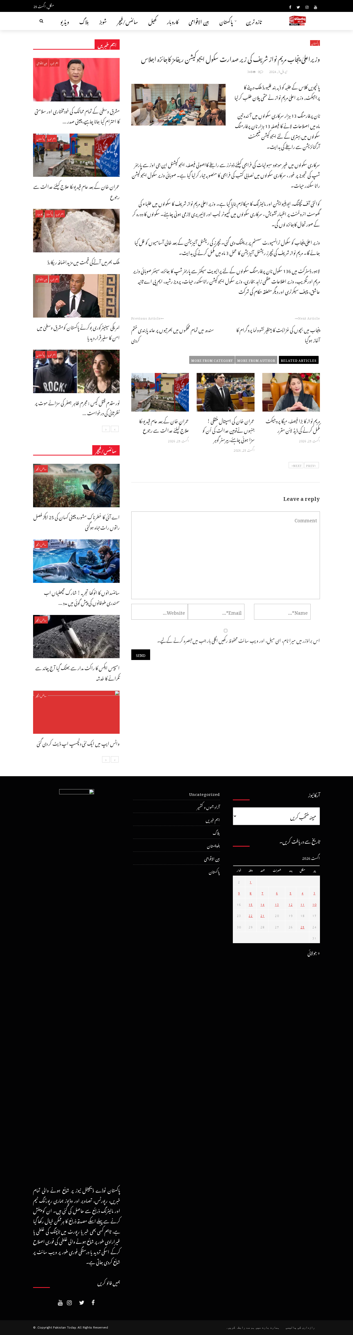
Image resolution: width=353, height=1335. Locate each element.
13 (277, 904)
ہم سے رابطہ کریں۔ (240, 1327)
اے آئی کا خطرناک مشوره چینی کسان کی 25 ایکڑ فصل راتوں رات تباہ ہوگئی (76, 521)
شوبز (103, 21)
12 (291, 904)
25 (303, 926)
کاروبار (172, 21)
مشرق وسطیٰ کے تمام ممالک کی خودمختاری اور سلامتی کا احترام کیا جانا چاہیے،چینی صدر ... (77, 116)
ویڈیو (64, 21)
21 (262, 915)
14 (262, 904)
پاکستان (226, 21)
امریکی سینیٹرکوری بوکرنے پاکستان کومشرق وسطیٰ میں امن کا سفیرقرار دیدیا (78, 332)
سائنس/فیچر (127, 21)
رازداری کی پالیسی (300, 1327)
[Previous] (115, 429)
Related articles (299, 360)
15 (251, 904)
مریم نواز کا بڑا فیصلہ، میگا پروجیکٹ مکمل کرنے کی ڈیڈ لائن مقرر (293, 424)
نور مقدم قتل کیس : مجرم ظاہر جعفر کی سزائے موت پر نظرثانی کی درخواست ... (77, 407)
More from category (212, 360)
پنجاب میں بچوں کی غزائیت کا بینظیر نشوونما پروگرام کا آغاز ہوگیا (278, 334)
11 (303, 904)
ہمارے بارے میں (267, 1327)
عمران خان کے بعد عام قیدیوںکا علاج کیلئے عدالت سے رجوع (164, 424)
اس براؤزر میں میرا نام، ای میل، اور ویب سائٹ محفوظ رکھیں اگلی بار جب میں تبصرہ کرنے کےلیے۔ (238, 640)
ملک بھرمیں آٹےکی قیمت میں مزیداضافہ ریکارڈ (84, 261)
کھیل (152, 21)
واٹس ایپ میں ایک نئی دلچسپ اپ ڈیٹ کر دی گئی (78, 743)
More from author (256, 360)
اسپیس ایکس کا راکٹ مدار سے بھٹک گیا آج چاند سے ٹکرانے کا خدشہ (77, 672)
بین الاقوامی (199, 21)
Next (297, 465)
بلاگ (84, 21)
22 (251, 915)
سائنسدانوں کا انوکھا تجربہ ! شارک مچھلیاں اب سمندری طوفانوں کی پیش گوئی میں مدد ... (82, 597)
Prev (310, 465)
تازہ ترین (254, 21)
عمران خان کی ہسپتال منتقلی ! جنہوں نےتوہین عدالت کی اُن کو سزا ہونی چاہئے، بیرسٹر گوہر (228, 429)
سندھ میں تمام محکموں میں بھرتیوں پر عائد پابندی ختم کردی (172, 334)
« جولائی (314, 952)
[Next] (106, 429)
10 (314, 904)
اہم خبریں (54, 63)
